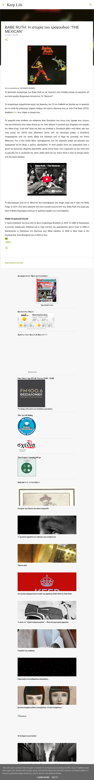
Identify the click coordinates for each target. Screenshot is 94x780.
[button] (6, 40)
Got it (55, 777)
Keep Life (14, 4)
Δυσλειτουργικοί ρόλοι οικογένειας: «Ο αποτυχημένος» (40, 707)
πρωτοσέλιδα (47, 304)
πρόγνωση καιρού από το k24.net (36, 328)
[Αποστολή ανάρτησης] (6, 239)
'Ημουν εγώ (22, 565)
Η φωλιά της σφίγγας (26, 651)
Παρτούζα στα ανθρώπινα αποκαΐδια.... (33, 679)
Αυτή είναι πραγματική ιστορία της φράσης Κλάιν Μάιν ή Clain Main (45, 594)
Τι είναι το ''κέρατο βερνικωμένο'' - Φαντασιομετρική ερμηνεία (43, 622)
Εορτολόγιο (32, 372)
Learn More (43, 777)
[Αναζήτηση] (25, 5)
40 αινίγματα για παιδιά (27, 736)
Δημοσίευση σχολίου (14, 263)
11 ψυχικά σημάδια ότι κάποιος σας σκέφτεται (37, 537)
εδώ (15, 112)
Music (8, 242)
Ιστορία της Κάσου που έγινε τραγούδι (33, 508)
